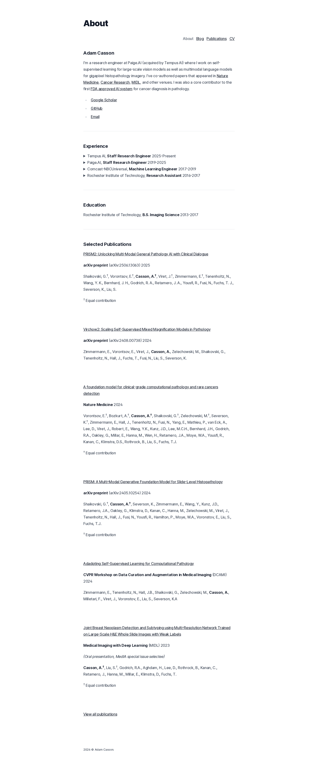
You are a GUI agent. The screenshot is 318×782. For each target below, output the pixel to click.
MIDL (136, 82)
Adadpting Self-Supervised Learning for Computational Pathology (138, 563)
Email (95, 116)
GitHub (96, 108)
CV (232, 38)
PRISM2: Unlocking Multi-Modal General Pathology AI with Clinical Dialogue (145, 254)
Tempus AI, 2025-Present (131, 156)
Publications (216, 38)
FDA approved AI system (111, 88)
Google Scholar (104, 100)
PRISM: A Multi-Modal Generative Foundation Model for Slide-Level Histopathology (153, 481)
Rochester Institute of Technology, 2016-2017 (143, 175)
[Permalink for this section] (117, 53)
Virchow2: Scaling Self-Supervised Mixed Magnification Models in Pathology (147, 329)
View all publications (100, 714)
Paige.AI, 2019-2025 (126, 162)
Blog (200, 38)
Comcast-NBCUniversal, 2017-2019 (141, 169)
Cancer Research (115, 82)
